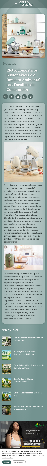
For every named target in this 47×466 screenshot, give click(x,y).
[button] (5, 96)
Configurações (18, 462)
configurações (7, 458)
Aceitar (6, 462)
